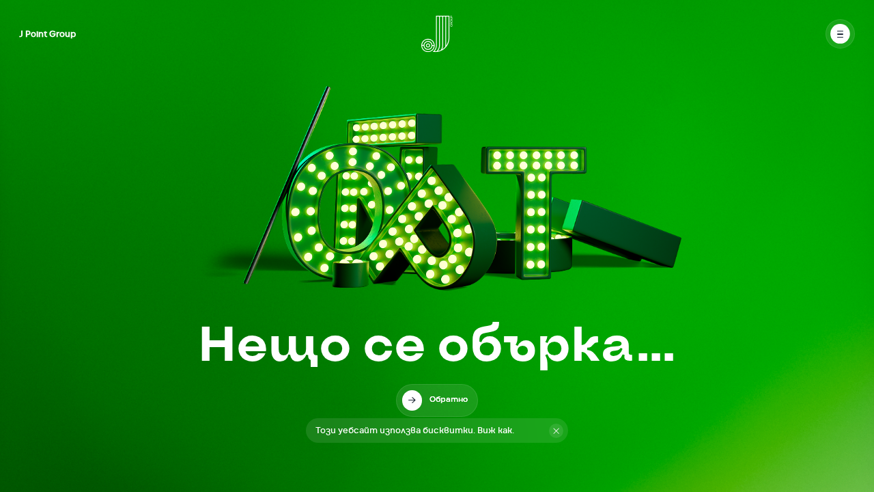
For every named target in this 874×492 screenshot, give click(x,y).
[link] (437, 400)
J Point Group (47, 34)
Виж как (494, 430)
